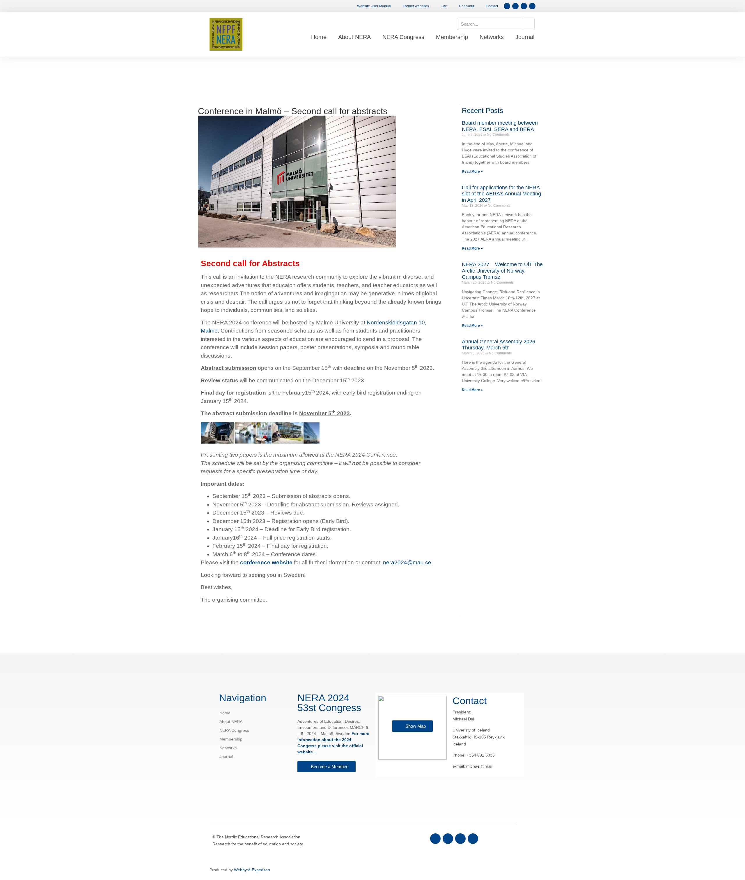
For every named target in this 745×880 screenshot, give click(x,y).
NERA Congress (403, 37)
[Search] (528, 24)
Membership (452, 37)
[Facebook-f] (507, 6)
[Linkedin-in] (460, 838)
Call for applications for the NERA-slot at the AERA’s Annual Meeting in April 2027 (502, 194)
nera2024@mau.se (407, 562)
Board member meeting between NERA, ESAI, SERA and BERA (500, 126)
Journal (524, 37)
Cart (444, 6)
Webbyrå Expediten (252, 869)
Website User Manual (374, 6)
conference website (266, 562)
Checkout (466, 6)
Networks (492, 37)
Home (319, 37)
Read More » (472, 171)
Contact (492, 6)
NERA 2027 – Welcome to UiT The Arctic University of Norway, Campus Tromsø (502, 270)
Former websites (416, 6)
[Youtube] (473, 838)
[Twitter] (448, 838)
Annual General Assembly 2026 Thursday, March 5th (498, 345)
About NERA (354, 37)
